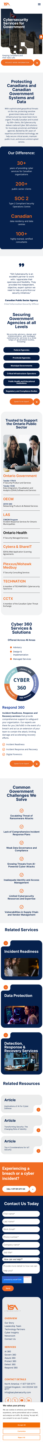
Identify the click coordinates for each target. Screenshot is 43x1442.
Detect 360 (10, 1364)
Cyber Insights (12, 1332)
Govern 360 (10, 1355)
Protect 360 (10, 1361)
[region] (21, 1422)
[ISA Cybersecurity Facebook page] (8, 1400)
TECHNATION (14, 581)
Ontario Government (20, 476)
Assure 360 (10, 1358)
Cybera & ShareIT (17, 546)
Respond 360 (11, 1367)
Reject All (21, 1437)
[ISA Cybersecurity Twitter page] (15, 1400)
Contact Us (10, 1339)
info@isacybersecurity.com (18, 1392)
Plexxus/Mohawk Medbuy (17, 565)
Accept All (21, 1425)
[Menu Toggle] (39, 4)
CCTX (8, 598)
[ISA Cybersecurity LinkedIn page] (29, 1400)
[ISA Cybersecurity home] (13, 1307)
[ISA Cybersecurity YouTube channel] (22, 1400)
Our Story (9, 1323)
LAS (6, 515)
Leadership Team (13, 1326)
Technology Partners (15, 1329)
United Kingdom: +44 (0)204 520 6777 (21, 1388)
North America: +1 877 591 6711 (20, 1384)
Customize (22, 1431)
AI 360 (8, 1351)
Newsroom (10, 1336)
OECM (8, 499)
